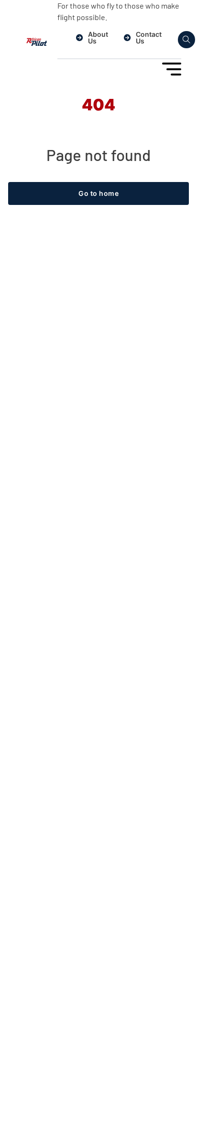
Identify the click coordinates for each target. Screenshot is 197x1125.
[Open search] (186, 39)
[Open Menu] (171, 69)
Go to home (98, 193)
